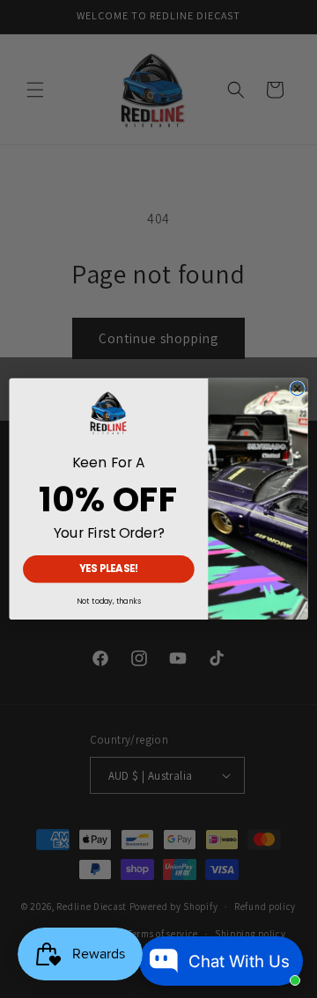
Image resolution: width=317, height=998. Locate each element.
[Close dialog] (298, 389)
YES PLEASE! (109, 568)
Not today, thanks (109, 601)
